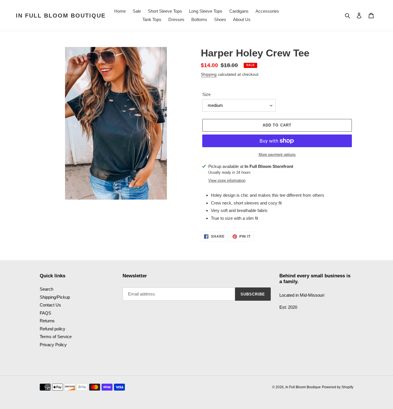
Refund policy (52, 328)
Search (46, 289)
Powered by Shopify (337, 387)
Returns (47, 320)
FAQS (45, 312)
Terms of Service (56, 336)
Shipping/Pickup (55, 297)
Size (206, 94)
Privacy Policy (53, 344)
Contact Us (50, 304)
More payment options (277, 154)
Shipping (209, 74)
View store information (226, 180)
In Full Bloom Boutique (61, 15)
